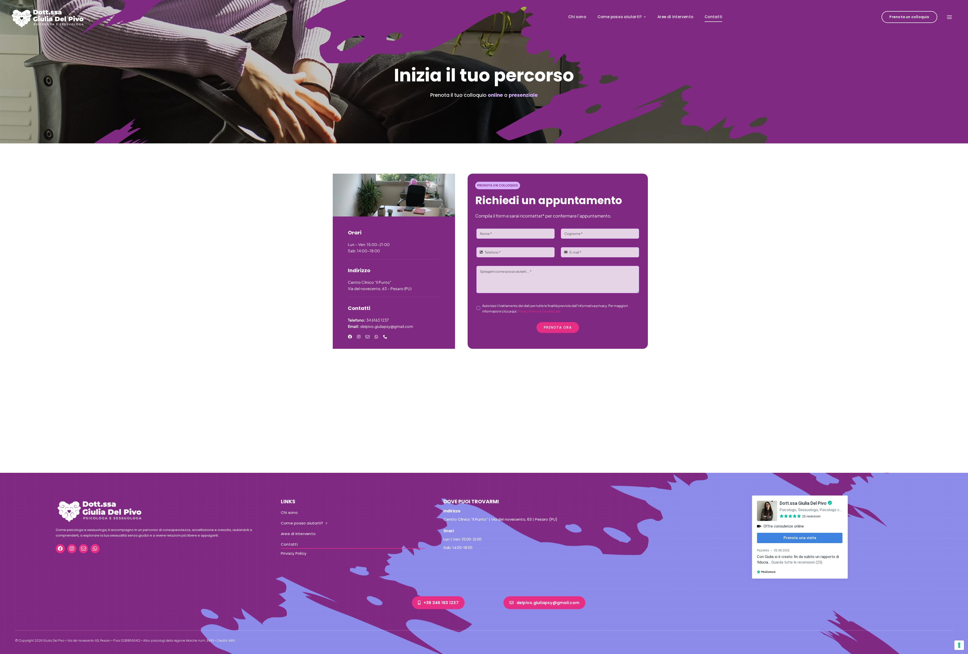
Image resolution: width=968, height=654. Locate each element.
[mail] (368, 337)
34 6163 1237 (377, 320)
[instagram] (358, 337)
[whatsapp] (376, 337)
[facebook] (350, 337)
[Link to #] (949, 17)
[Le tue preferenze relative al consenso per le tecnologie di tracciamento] (959, 645)
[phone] (385, 337)
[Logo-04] (48, 7)
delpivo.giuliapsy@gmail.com (386, 326)
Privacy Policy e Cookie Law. (539, 311)
